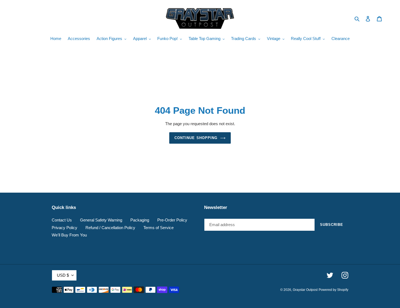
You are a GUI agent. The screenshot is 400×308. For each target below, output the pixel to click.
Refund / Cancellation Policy (110, 227)
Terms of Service (158, 227)
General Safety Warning (101, 220)
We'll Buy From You (69, 235)
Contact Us (62, 220)
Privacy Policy (64, 227)
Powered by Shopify (333, 290)
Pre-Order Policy (172, 220)
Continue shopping (195, 138)
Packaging (139, 220)
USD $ (63, 275)
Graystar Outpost (305, 290)
